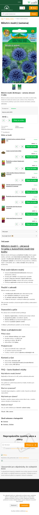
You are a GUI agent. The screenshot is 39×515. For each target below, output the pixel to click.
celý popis (4, 103)
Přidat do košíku (19, 120)
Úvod (2, 18)
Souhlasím (24, 505)
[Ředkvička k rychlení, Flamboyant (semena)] (3, 162)
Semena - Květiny (10, 18)
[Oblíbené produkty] (21, 7)
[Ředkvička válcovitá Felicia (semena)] (3, 198)
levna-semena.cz (24, 458)
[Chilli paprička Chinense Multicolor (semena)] (3, 174)
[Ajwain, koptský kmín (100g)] (3, 152)
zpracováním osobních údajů (16, 448)
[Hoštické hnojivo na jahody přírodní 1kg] (3, 140)
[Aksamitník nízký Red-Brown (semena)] (3, 208)
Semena (5, 421)
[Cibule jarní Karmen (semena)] (3, 220)
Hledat (34, 14)
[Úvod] (8, 8)
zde (27, 511)
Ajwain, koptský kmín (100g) (13, 151)
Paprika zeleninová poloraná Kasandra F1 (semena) (14, 185)
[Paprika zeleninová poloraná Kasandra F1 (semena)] (3, 186)
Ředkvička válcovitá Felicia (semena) (16, 196)
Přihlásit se (29, 445)
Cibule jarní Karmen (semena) (14, 218)
